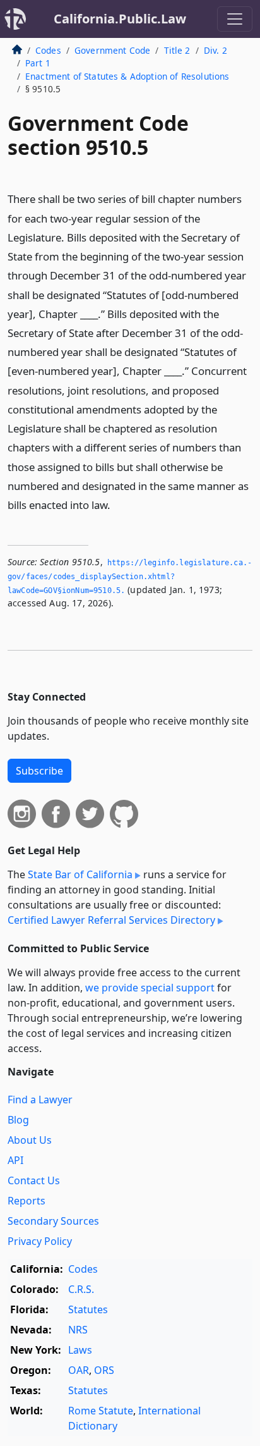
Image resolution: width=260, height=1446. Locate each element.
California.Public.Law (120, 18)
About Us (30, 1140)
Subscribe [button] (39, 771)
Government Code (112, 50)
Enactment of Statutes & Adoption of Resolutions (127, 76)
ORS (104, 1370)
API (15, 1160)
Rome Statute (100, 1411)
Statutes (88, 1309)
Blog (18, 1120)
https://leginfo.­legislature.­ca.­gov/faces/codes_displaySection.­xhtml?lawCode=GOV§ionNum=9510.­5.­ (130, 576)
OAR (78, 1370)
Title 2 (177, 50)
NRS (78, 1330)
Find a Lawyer (40, 1099)
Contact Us (34, 1180)
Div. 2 (215, 50)
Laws (80, 1350)
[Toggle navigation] (234, 19)
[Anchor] (117, 504)
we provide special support (150, 988)
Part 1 (37, 63)
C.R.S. (81, 1289)
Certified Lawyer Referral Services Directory (111, 920)
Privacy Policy (40, 1241)
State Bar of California (80, 874)
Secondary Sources (53, 1221)
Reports (26, 1201)
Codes (48, 50)
